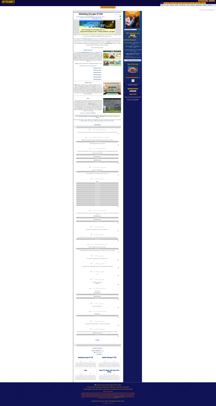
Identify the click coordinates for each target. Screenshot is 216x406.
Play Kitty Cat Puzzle (129, 57)
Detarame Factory (87, 38)
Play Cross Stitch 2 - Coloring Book (131, 42)
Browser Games (106, 387)
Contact (122, 401)
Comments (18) (94, 18)
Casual (198, 3)
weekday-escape (98, 17)
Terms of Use (101, 401)
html (100, 16)
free (98, 16)
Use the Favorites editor (132, 84)
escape (96, 16)
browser (86, 16)
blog (84, 16)
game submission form (119, 396)
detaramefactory (91, 16)
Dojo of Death (129, 389)
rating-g (88, 17)
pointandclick (82, 17)
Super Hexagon (107, 389)
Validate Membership (203, 0)
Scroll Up (95, 348)
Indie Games (119, 387)
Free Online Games (91, 387)
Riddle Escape (109, 43)
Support (106, 401)
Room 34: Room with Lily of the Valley (109, 371)
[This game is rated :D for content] (120, 19)
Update (97, 340)
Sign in (95, 352)
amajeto (81, 16)
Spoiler (98, 141)
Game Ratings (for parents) (114, 401)
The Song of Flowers (93, 116)
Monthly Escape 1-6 (88, 50)
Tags (161, 3)
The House (100, 389)
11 (84, 361)
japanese (102, 16)
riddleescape (93, 17)
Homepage (99, 348)
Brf (106, 244)
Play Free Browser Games (108, 7)
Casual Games (99, 387)
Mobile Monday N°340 (109, 357)
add (133, 80)
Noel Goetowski (107, 137)
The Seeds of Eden (83, 116)
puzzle (86, 17)
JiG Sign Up (211, 0)
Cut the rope (95, 389)
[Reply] (118, 145)
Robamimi (102, 116)
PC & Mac (173, 3)
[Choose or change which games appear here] (139, 77)
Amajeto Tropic (88, 82)
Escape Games (126, 387)
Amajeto (109, 41)
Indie (203, 3)
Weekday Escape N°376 (85, 357)
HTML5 (185, 3)
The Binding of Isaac (115, 389)
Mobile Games (113, 387)
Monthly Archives (133, 89)
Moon (88, 98)
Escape (192, 3)
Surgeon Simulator (88, 389)
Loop (85, 370)
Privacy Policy (95, 401)
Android (92, 113)
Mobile (180, 3)
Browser (166, 3)
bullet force (97, 283)
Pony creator (123, 389)
